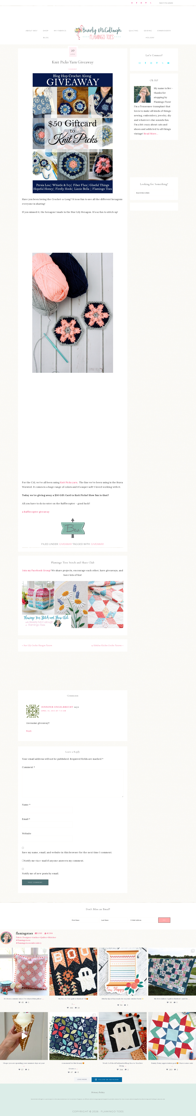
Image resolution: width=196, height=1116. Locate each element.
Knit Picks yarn (68, 482)
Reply (29, 731)
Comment (28, 767)
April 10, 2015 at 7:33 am (53, 711)
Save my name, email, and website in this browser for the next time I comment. (67, 852)
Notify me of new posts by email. (40, 873)
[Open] (24, 972)
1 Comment (72, 69)
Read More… (151, 133)
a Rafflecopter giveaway (35, 511)
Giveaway (65, 544)
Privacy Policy (98, 1092)
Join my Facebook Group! (36, 570)
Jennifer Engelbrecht (57, 707)
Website (26, 833)
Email (26, 819)
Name (26, 804)
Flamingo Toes (98, 32)
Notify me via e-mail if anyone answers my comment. (54, 860)
